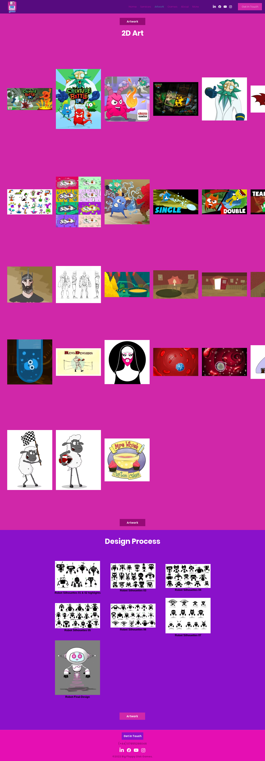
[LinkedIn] (214, 6)
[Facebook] (220, 6)
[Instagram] (230, 6)
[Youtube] (225, 6)
